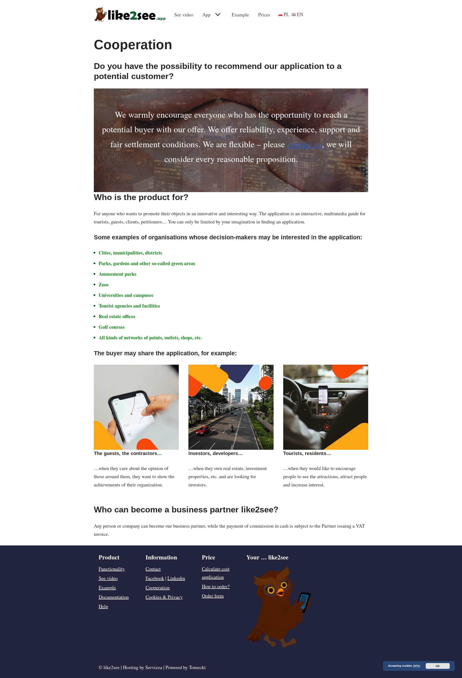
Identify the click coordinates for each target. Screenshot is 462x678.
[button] (217, 14)
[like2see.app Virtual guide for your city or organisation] (130, 14)
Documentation (114, 597)
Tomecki (197, 667)
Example (240, 14)
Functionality (112, 568)
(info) (416, 665)
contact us (304, 144)
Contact (153, 568)
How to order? (216, 586)
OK (438, 666)
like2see (111, 667)
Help (103, 606)
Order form (213, 595)
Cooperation (158, 587)
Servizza (153, 667)
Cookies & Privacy (164, 597)
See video (183, 14)
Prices (264, 14)
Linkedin (176, 578)
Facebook (155, 578)
